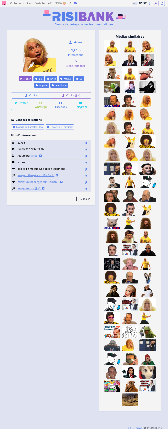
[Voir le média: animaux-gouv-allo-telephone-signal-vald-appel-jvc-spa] (112, 73)
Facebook (61, 107)
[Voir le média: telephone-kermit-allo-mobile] (147, 332)
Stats (29, 3)
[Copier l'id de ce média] (86, 143)
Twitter (23, 103)
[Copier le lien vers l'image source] (86, 189)
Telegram (81, 107)
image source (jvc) (29, 188)
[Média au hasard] (70, 3)
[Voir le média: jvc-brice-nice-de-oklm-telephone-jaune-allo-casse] (112, 46)
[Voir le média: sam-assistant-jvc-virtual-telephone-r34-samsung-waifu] (147, 277)
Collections (17, 3)
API (50, 3)
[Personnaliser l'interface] (155, 3)
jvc (80, 78)
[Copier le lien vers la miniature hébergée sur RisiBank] (86, 182)
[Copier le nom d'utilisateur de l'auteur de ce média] (86, 156)
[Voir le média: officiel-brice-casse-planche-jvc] (147, 209)
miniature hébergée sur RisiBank (38, 182)
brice (53, 78)
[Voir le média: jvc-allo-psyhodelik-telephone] (130, 87)
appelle (43, 85)
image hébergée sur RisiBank (36, 175)
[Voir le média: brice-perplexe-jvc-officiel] (112, 141)
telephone (61, 85)
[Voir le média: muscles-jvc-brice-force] (130, 182)
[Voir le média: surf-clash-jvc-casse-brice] (130, 141)
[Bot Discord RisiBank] (75, 3)
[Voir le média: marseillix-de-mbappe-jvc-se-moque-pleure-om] (112, 345)
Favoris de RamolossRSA (29, 126)
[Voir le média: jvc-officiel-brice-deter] (147, 264)
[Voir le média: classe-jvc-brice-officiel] (147, 236)
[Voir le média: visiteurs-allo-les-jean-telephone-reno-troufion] (147, 169)
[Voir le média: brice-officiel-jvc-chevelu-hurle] (147, 223)
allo (40, 78)
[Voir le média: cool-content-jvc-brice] (147, 128)
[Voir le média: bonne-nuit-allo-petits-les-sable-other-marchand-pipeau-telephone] (147, 359)
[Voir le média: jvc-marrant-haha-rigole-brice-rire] (130, 114)
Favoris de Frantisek (61, 126)
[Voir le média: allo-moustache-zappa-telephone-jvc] (147, 87)
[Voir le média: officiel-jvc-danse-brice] (147, 318)
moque (67, 78)
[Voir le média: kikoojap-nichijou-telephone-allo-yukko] (147, 372)
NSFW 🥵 (60, 3)
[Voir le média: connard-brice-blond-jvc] (112, 155)
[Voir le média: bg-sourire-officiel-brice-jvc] (147, 114)
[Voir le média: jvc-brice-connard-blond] (112, 128)
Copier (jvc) (73, 95)
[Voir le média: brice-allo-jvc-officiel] (112, 60)
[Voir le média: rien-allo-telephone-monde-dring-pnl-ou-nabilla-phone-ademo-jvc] (147, 73)
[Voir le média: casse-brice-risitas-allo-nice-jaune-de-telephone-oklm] (130, 73)
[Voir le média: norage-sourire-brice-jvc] (130, 155)
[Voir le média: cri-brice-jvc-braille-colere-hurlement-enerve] (112, 236)
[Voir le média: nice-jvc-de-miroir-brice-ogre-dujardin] (147, 304)
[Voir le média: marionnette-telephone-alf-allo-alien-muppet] (130, 386)
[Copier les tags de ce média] (86, 169)
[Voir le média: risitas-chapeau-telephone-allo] (130, 264)
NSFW (143, 3)
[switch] (135, 3)
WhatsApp (41, 107)
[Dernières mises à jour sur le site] (150, 3)
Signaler (85, 198)
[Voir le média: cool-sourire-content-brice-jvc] (130, 345)
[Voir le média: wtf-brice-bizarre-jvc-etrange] (112, 114)
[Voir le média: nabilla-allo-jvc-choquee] (130, 372)
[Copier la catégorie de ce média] (86, 162)
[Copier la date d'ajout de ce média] (86, 149)
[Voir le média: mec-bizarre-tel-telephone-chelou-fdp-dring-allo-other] (112, 372)
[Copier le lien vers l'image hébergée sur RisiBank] (86, 175)
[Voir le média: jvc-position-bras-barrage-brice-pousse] (130, 223)
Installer (40, 3)
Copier (33, 95)
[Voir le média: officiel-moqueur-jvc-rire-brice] (147, 101)
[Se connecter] (162, 3)
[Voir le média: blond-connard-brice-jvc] (147, 155)
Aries (77, 42)
